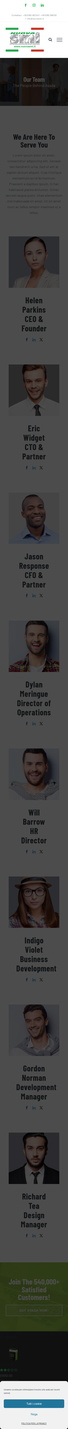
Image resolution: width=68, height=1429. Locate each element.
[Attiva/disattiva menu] (59, 39)
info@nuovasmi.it (35, 18)
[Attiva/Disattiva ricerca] (50, 39)
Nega (34, 1414)
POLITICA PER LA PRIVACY (34, 1423)
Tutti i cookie (34, 1403)
